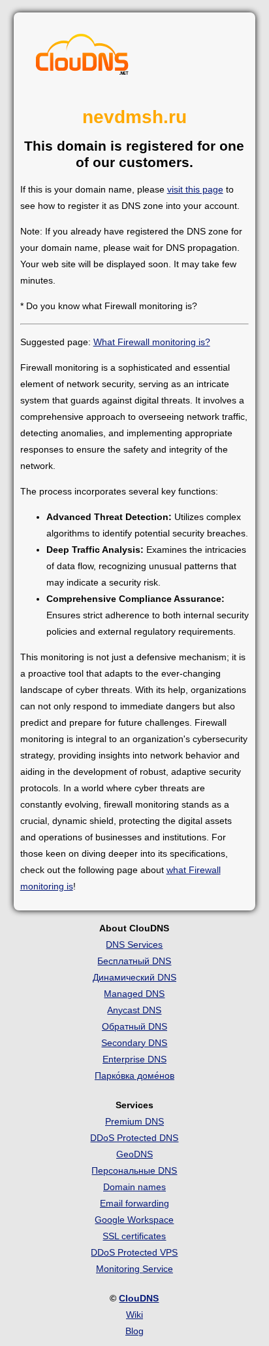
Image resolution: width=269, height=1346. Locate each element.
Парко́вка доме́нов (134, 1075)
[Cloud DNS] (82, 57)
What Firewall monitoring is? (151, 342)
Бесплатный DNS (134, 961)
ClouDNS (139, 1298)
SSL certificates (134, 1236)
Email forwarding (134, 1203)
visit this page (195, 189)
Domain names (134, 1187)
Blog (134, 1331)
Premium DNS (134, 1121)
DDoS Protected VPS (134, 1252)
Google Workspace (134, 1219)
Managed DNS (134, 993)
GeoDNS (134, 1154)
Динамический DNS (134, 977)
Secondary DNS (134, 1043)
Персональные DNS (134, 1170)
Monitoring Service (134, 1268)
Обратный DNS (134, 1026)
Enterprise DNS (134, 1059)
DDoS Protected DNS (134, 1137)
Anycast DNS (134, 1010)
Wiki (134, 1314)
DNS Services (134, 944)
